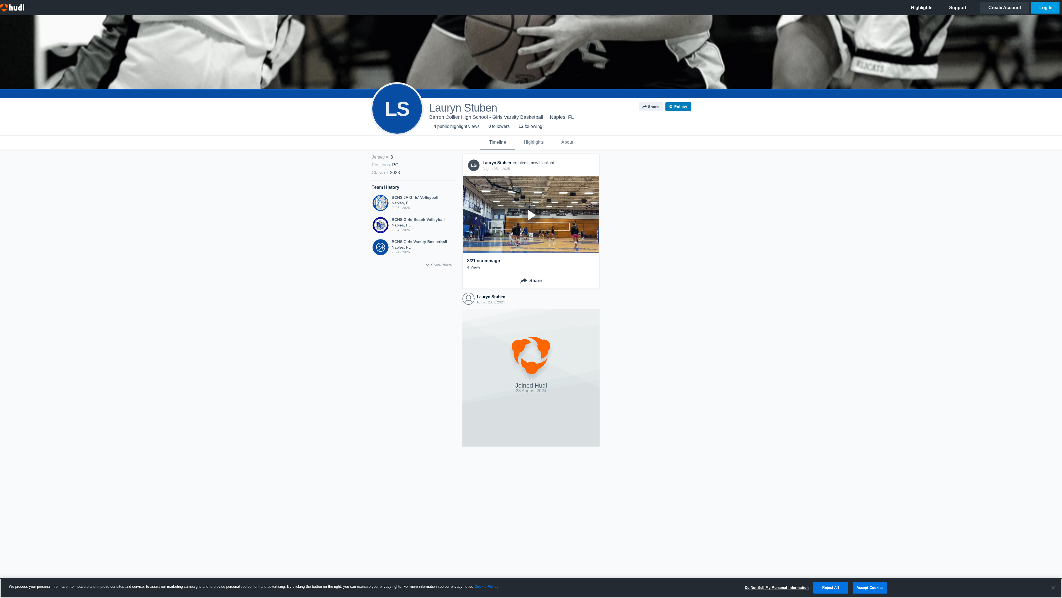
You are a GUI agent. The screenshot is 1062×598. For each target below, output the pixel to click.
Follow (680, 106)
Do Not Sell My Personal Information (777, 588)
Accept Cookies (870, 588)
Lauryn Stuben (491, 296)
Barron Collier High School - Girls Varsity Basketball (486, 117)
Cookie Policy (486, 586)
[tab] (497, 143)
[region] (531, 588)
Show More (441, 265)
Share (653, 106)
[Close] (1053, 588)
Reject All (830, 588)
